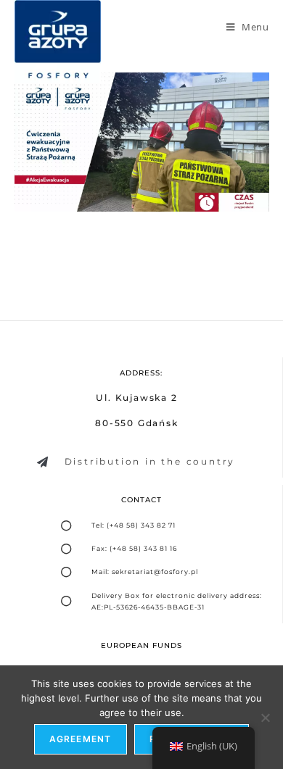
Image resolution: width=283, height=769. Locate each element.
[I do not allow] (265, 717)
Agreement (80, 738)
